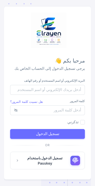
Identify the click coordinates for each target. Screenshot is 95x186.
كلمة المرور (77, 101)
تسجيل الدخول (47, 133)
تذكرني (73, 121)
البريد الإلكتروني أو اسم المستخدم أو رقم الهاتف (54, 80)
